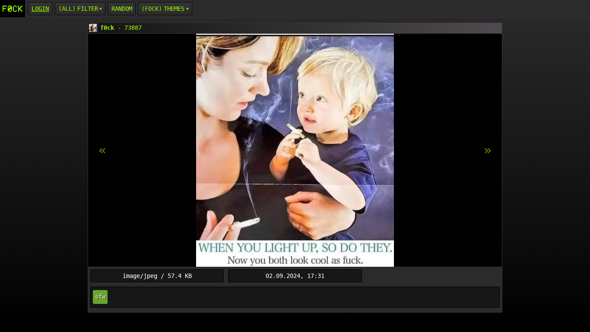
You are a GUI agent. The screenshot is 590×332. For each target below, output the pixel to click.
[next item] (102, 150)
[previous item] (487, 150)
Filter (87, 8)
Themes (174, 8)
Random (121, 8)
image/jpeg (140, 275)
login (40, 8)
